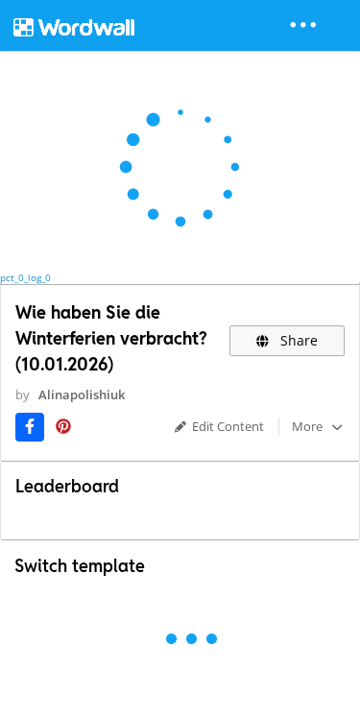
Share (297, 340)
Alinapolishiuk (81, 394)
